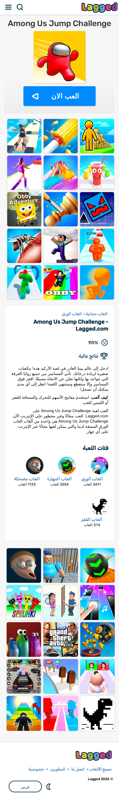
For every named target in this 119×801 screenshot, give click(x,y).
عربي (25, 786)
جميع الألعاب (100, 769)
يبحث (20, 7)
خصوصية (36, 769)
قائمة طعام (8, 7)
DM (49, 786)
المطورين (57, 769)
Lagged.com (94, 755)
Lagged (100, 7)
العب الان (65, 96)
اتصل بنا (78, 769)
